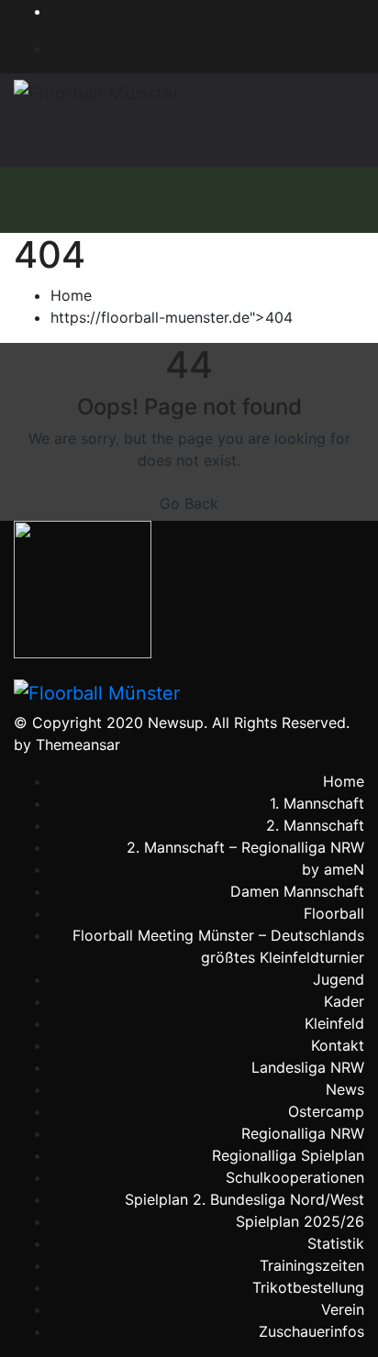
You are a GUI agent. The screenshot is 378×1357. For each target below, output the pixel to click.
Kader (344, 1001)
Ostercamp (326, 1111)
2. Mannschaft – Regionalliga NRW (245, 847)
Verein (342, 1309)
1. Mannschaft (317, 803)
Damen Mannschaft (297, 891)
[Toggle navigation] (319, 200)
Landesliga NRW (307, 1067)
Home (71, 295)
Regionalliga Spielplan (288, 1155)
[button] (357, 200)
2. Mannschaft (315, 825)
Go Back (189, 503)
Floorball (334, 913)
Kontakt (337, 1045)
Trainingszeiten (312, 1265)
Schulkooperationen (295, 1177)
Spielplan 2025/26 (300, 1221)
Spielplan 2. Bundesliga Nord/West (244, 1199)
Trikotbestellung (308, 1287)
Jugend (338, 979)
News (345, 1089)
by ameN (333, 869)
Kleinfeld (334, 1023)
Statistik (335, 1243)
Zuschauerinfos (311, 1331)
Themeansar (78, 744)
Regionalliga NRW (302, 1133)
